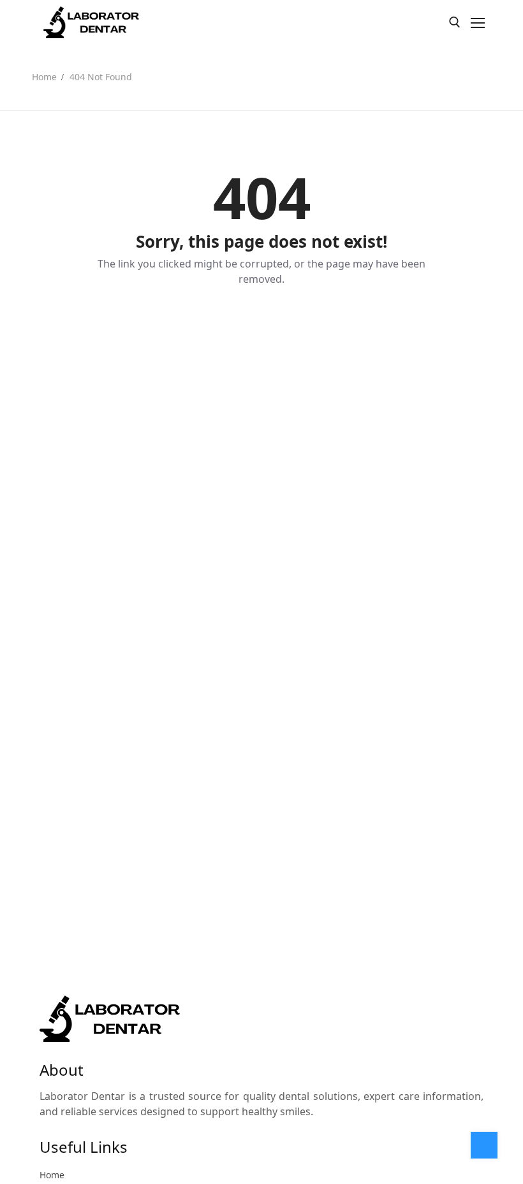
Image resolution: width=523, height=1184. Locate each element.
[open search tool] (454, 22)
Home (44, 77)
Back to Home (261, 323)
